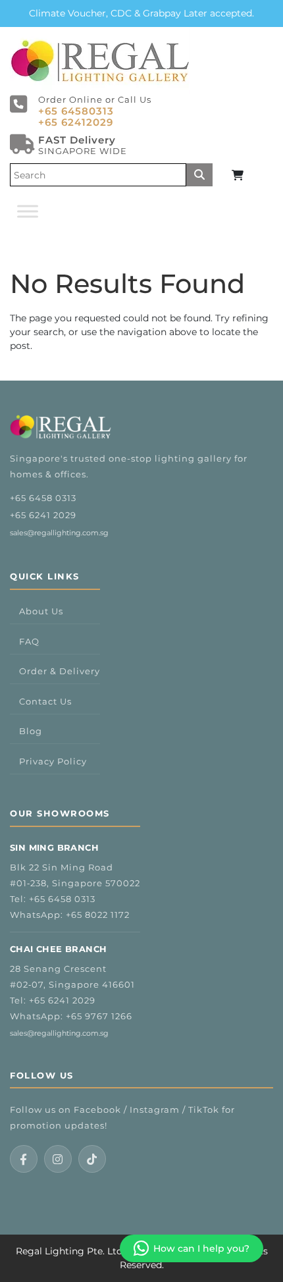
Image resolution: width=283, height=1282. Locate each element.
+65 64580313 (76, 111)
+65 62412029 (75, 122)
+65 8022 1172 (98, 914)
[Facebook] (24, 1159)
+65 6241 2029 (43, 515)
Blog (30, 731)
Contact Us (45, 701)
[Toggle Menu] (27, 211)
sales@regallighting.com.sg (59, 532)
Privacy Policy (53, 761)
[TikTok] (92, 1159)
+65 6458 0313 (43, 498)
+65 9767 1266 (99, 1016)
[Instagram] (58, 1159)
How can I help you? (201, 1248)
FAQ (29, 641)
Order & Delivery (59, 671)
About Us (41, 611)
